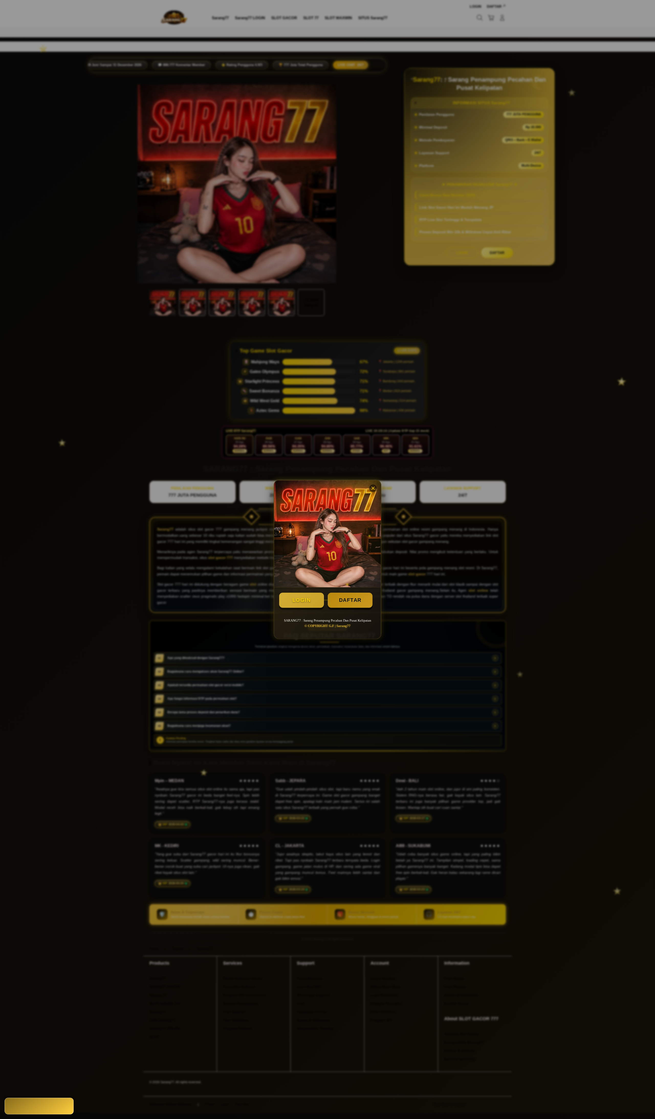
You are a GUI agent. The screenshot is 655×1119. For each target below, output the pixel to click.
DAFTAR (350, 600)
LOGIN (301, 600)
